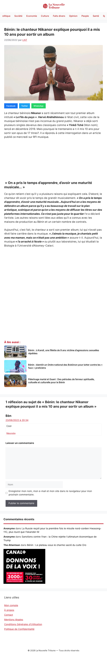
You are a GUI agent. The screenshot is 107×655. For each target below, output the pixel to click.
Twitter (24, 106)
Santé (96, 15)
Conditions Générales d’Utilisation (23, 624)
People (85, 15)
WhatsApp (38, 106)
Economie (31, 15)
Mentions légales (13, 619)
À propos (9, 610)
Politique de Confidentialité (19, 629)
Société (18, 15)
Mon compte (11, 605)
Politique (5, 15)
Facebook (10, 106)
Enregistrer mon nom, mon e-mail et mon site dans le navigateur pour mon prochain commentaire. (50, 493)
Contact (8, 614)
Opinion (73, 15)
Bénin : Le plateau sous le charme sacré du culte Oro (56, 545)
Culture (45, 15)
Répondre (10, 433)
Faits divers (59, 15)
